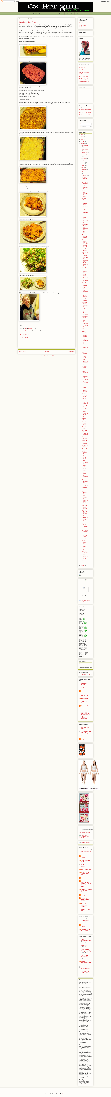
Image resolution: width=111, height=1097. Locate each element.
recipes (47, 330)
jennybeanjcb (86, 596)
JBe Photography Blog (85, 112)
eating (30, 330)
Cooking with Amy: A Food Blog (86, 732)
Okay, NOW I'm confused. (85, 381)
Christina (68, 30)
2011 (82, 139)
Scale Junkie (84, 437)
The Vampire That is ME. (85, 493)
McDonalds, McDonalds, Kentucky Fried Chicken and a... (85, 228)
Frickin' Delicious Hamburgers (85, 211)
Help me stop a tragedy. (84, 284)
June (83, 163)
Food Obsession (85, 187)
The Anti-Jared (85, 709)
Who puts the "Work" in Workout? (85, 432)
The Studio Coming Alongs (85, 254)
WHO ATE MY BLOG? (84, 684)
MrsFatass (84, 688)
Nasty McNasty (85, 339)
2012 (82, 137)
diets (28, 330)
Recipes (46, 13)
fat (33, 330)
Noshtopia (84, 736)
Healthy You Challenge (85, 415)
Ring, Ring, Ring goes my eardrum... (85, 475)
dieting (24, 330)
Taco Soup (85, 505)
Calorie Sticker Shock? (84, 179)
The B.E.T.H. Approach (84, 702)
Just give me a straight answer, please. (84, 388)
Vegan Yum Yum (83, 76)
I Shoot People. (84, 520)
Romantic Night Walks (84, 217)
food (36, 330)
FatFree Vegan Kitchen (85, 79)
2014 (82, 134)
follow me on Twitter (87, 674)
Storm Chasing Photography (83, 26)
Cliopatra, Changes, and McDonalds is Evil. (85, 482)
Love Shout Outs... (85, 249)
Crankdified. (85, 449)
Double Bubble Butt (84, 459)
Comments (84, 126)
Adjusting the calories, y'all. (85, 513)
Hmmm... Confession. (85, 376)
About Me (28, 13)
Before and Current (80, 13)
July (83, 160)
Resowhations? (85, 527)
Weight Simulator (85, 419)
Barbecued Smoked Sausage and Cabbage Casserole (85, 261)
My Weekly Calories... (85, 532)
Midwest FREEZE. (85, 399)
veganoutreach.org (84, 81)
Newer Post (22, 351)
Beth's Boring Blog (86, 869)
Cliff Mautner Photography (84, 956)
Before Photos (69, 13)
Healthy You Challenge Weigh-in (85, 404)
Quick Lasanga (85, 372)
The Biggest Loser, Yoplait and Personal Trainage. (85, 320)
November (85, 149)
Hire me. (61, 13)
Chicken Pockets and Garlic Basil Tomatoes (85, 545)
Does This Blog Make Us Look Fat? (85, 500)
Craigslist (84, 558)
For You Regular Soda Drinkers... (85, 204)
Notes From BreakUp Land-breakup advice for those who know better (86, 883)
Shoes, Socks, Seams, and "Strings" (85, 905)
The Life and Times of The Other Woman (86, 891)
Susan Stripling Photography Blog (86, 950)
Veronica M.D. (84, 706)
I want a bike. (84, 343)
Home (21, 13)
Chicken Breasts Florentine (85, 453)
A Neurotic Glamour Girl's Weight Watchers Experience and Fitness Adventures (85, 715)
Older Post (71, 351)
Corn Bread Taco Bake (85, 423)
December (85, 145)
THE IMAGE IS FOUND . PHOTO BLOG (85, 973)
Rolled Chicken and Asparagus (85, 290)
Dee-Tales (83, 878)
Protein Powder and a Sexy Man (84, 272)
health (39, 330)
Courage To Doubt (86, 895)
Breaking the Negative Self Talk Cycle (85, 193)
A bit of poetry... (84, 296)
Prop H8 (84, 267)
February (84, 171)
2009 (82, 143)
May (83, 165)
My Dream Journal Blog (85, 114)
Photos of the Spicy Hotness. (85, 236)
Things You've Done (84, 395)
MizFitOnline (84, 695)
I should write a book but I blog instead (85, 899)
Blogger (63, 1093)
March (84, 169)
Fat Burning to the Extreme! (85, 279)
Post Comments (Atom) (49, 355)
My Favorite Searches (85, 183)
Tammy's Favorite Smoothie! (85, 304)
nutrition (43, 330)
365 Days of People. (84, 925)
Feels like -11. (84, 427)
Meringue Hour (84, 488)
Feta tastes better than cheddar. (85, 464)
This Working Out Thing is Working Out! (85, 356)
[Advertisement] (47, 344)
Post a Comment (25, 337)
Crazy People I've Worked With (85, 930)
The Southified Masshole (85, 921)
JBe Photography (83, 22)
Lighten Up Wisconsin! (85, 363)
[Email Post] (35, 328)
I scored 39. (85, 556)
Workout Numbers (85, 199)
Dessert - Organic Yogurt (84, 368)
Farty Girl (83, 739)
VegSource (82, 67)
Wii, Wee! (84, 329)
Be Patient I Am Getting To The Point (85, 874)
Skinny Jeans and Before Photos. (84, 333)
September (85, 155)
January (84, 175)
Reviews (54, 13)
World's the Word (85, 446)
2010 (82, 141)
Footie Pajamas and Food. (85, 348)
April (83, 167)
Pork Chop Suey (85, 536)
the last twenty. (85, 698)
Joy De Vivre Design (84, 865)
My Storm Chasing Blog (85, 109)
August (84, 158)
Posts (82, 123)
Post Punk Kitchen (84, 69)
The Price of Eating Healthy (85, 442)
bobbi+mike (84, 945)
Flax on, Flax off (84, 469)
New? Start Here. (37, 13)
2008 (82, 565)
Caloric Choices (84, 561)
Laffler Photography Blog (86, 940)
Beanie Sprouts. (85, 508)
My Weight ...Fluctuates (85, 553)
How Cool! (84, 538)
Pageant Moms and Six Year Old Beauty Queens (85, 243)
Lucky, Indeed (84, 523)
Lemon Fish (85, 517)
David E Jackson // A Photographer (86, 967)
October (84, 152)
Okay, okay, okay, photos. (85, 410)
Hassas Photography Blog (86, 962)
